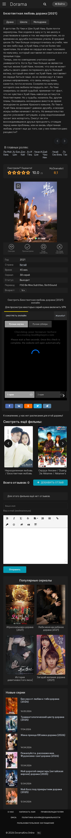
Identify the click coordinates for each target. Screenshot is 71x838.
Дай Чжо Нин (45, 155)
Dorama (18, 4)
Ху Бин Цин (16, 153)
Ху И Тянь (29, 153)
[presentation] (8, 443)
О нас (11, 812)
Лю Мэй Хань (7, 153)
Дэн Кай (23, 153)
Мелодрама (40, 22)
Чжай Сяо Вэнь (57, 153)
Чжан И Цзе (38, 153)
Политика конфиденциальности (41, 817)
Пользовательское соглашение (35, 823)
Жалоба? (60, 316)
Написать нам (27, 812)
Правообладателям (52, 812)
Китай (23, 264)
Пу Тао (65, 153)
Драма (10, 22)
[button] (57, 141)
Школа (23, 22)
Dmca (13, 817)
